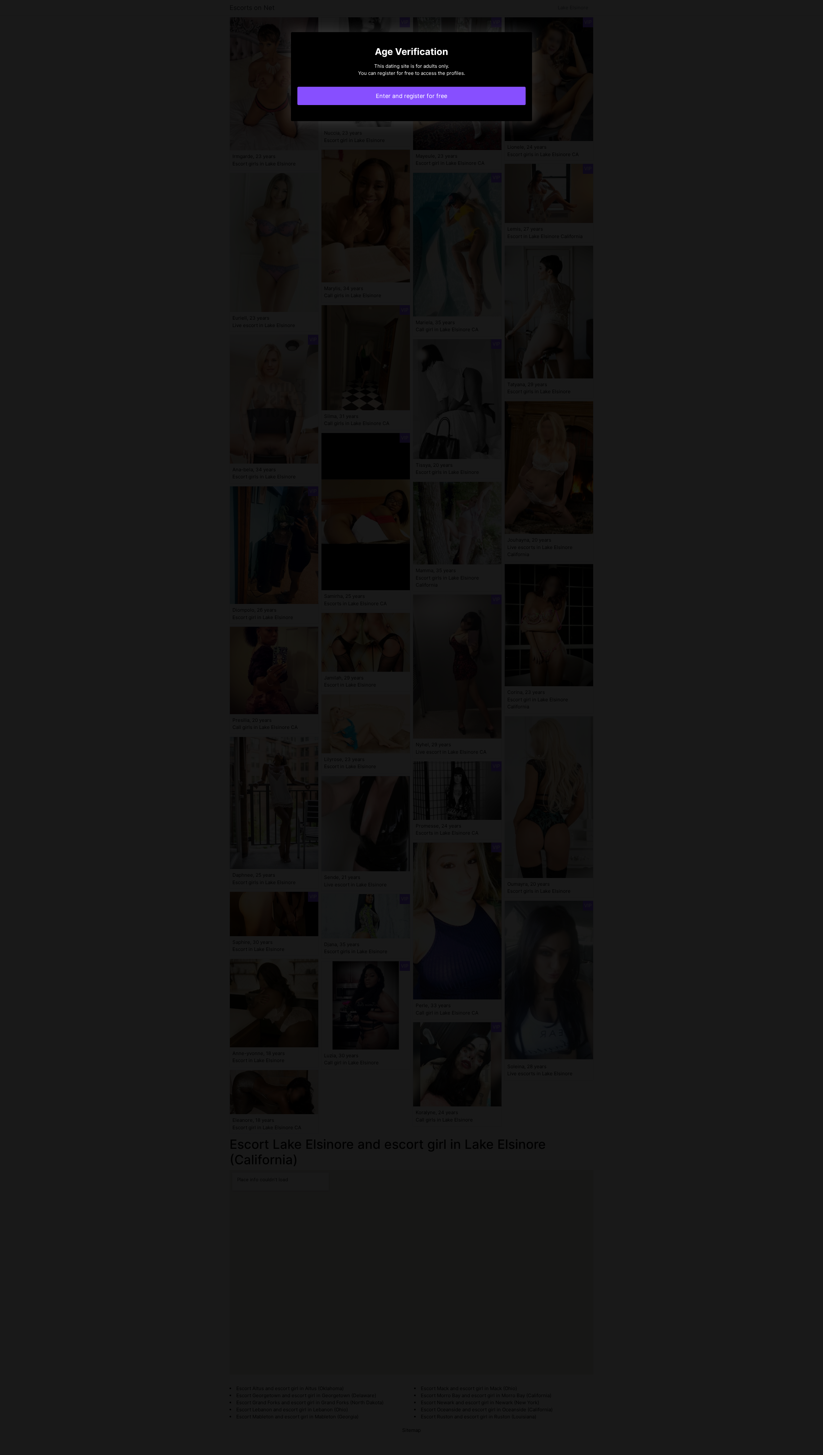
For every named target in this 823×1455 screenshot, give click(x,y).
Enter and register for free (411, 96)
